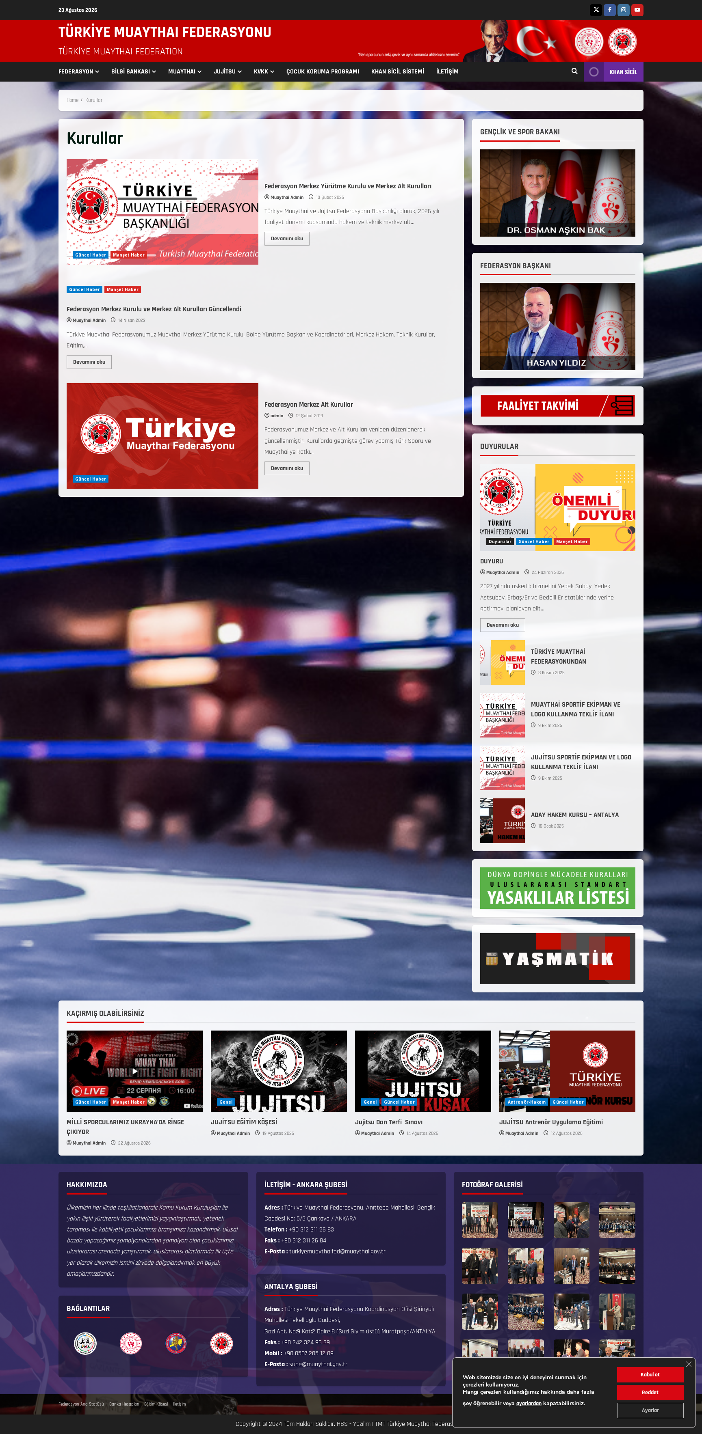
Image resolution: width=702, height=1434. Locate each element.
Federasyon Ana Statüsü (81, 1404)
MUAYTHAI (181, 71)
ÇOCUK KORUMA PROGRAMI (322, 71)
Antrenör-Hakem (527, 1102)
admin (277, 416)
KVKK (261, 71)
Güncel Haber (90, 255)
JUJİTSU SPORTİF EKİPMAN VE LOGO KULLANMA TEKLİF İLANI (502, 768)
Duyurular (500, 541)
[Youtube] (637, 10)
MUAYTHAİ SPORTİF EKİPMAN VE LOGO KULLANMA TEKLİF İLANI (502, 715)
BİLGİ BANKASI (130, 71)
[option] (85, 1343)
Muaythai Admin (287, 197)
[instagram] (624, 10)
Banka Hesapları (124, 1404)
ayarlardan (529, 1403)
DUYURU (491, 561)
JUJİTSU (225, 71)
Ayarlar (650, 1410)
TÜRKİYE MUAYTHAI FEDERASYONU (164, 32)
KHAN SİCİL (623, 71)
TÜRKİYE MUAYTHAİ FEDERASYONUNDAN (502, 662)
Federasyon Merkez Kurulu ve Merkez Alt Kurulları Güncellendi (154, 309)
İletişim (179, 1404)
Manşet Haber (129, 255)
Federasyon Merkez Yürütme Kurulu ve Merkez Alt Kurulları (162, 212)
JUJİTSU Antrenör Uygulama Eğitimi (551, 1122)
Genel (226, 1102)
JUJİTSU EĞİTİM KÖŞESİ (244, 1122)
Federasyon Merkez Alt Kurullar (162, 436)
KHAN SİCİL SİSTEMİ (397, 71)
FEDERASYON (75, 71)
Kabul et (650, 1374)
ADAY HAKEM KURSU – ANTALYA (502, 820)
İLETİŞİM (447, 71)
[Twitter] (596, 10)
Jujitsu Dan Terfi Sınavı (389, 1122)
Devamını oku (290, 237)
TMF (380, 1424)
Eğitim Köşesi (156, 1404)
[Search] (575, 72)
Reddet (650, 1392)
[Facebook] (610, 10)
